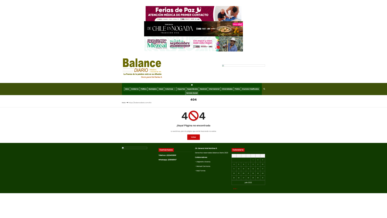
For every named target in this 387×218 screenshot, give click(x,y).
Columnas (169, 89)
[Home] (192, 85)
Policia (237, 89)
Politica (143, 89)
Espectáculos (192, 89)
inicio (127, 89)
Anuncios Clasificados (250, 89)
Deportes (181, 89)
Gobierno (135, 89)
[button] (264, 89)
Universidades (227, 89)
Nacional (203, 89)
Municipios (153, 89)
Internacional (214, 89)
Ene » (235, 189)
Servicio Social (192, 93)
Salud (161, 89)
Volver (193, 137)
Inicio (124, 103)
